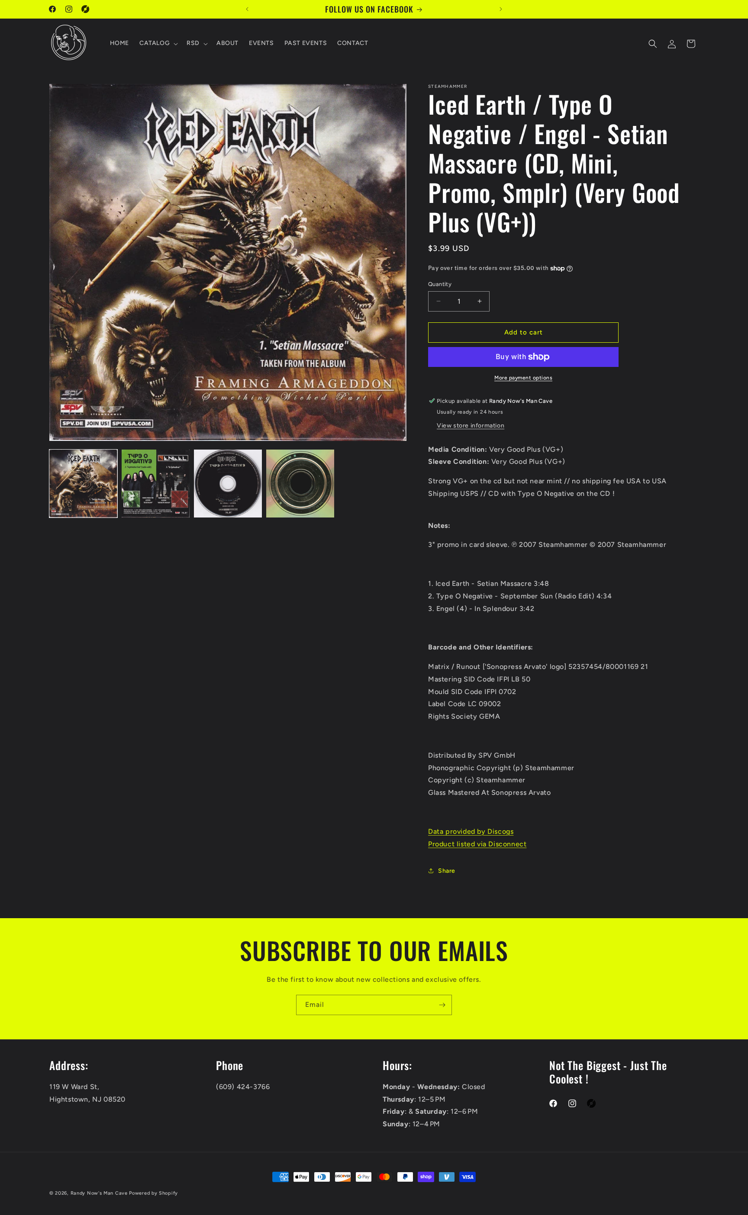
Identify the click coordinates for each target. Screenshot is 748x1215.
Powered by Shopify (153, 1193)
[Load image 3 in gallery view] (228, 484)
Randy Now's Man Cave (99, 1193)
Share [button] (446, 870)
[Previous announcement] (247, 9)
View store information (470, 425)
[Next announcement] (500, 9)
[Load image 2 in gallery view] (156, 484)
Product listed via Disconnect (477, 844)
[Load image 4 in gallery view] (300, 484)
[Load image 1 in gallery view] (83, 484)
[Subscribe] (441, 1005)
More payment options (523, 378)
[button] (157, 44)
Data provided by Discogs (470, 831)
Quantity (439, 284)
